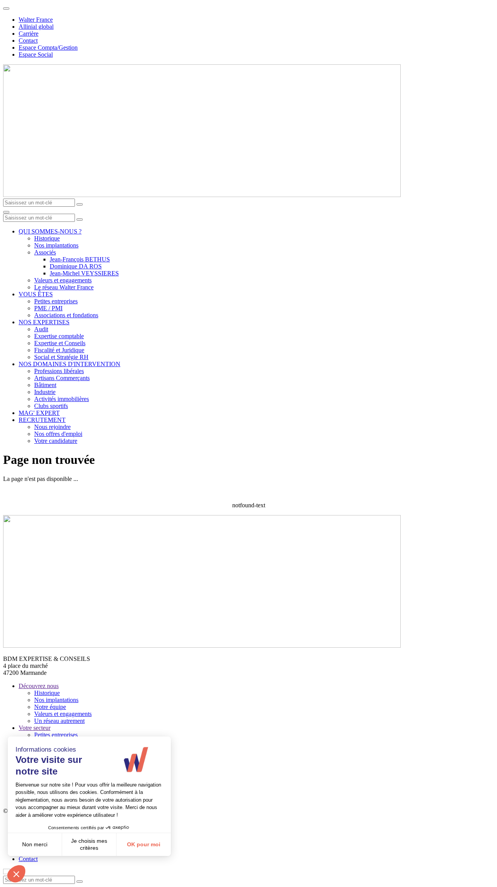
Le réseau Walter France (64, 287)
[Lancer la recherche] (79, 204)
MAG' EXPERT (39, 413)
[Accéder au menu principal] (6, 212)
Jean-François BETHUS (80, 259)
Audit (41, 329)
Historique (47, 238)
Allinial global (36, 26)
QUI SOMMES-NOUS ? (50, 231)
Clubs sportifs (51, 406)
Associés (45, 252)
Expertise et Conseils (59, 343)
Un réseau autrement (59, 721)
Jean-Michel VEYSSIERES (84, 273)
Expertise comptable (59, 336)
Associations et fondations (66, 315)
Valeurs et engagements (63, 280)
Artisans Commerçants (62, 378)
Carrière (28, 33)
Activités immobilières (61, 399)
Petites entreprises (56, 301)
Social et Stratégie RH (61, 357)
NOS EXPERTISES (44, 322)
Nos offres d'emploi (58, 434)
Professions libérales (59, 371)
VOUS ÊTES (36, 294)
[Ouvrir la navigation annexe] (6, 8)
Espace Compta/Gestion (48, 47)
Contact (28, 40)
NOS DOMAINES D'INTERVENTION (69, 364)
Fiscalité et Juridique (59, 350)
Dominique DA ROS (76, 266)
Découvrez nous (39, 686)
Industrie (45, 392)
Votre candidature (55, 440)
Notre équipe (50, 707)
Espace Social (36, 54)
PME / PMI (48, 308)
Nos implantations (56, 245)
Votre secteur (34, 727)
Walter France (36, 19)
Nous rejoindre (52, 427)
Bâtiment (45, 385)
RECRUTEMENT (42, 420)
